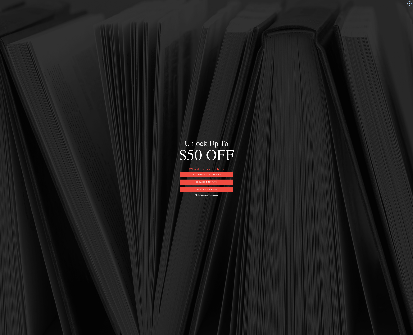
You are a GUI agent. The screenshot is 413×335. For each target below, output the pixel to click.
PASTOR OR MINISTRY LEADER (206, 175)
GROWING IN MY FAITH (206, 182)
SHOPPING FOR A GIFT (206, 189)
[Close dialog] (409, 3)
